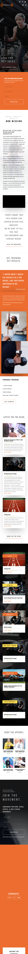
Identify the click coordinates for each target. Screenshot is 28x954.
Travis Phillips (10, 516)
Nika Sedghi (9, 688)
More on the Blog (14, 536)
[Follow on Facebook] (22, 2)
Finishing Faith (7, 514)
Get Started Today (10, 67)
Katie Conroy (9, 442)
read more (7, 452)
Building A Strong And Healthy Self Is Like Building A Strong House (13, 686)
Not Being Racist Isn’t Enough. (10, 474)
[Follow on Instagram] (20, 2)
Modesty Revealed (8, 627)
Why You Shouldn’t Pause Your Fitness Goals (13, 598)
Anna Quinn (9, 475)
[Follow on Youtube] (25, 2)
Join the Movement (14, 244)
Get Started (9, 401)
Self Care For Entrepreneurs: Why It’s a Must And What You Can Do (13, 440)
